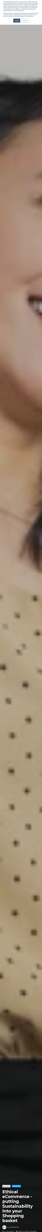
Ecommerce (16, 1186)
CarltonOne (14, 1227)
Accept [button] (17, 20)
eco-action (6, 1186)
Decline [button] (25, 20)
